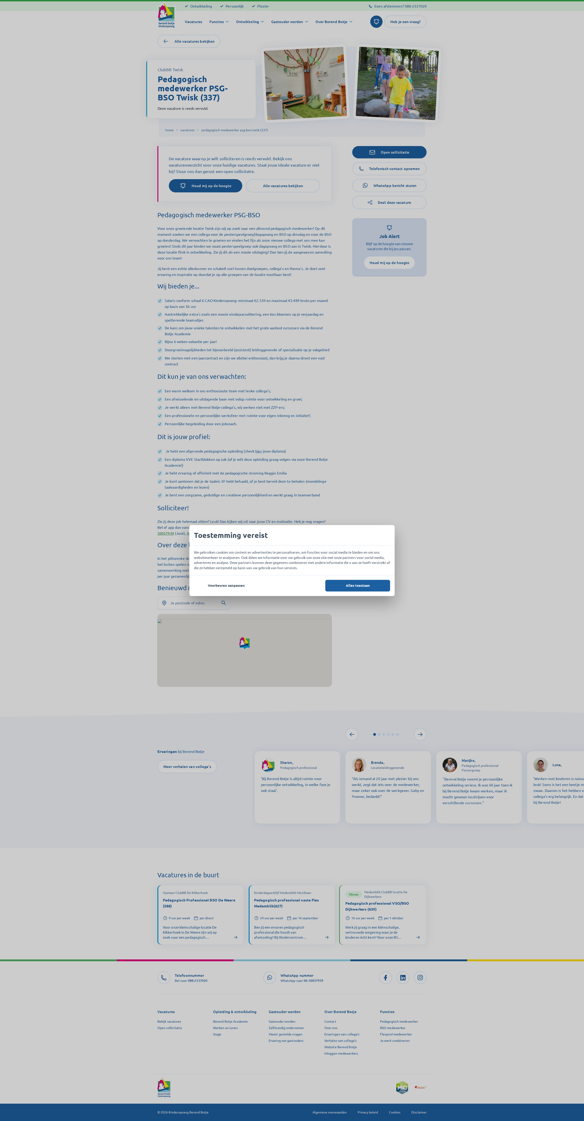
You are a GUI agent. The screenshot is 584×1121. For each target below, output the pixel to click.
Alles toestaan (358, 585)
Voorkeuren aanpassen (226, 585)
